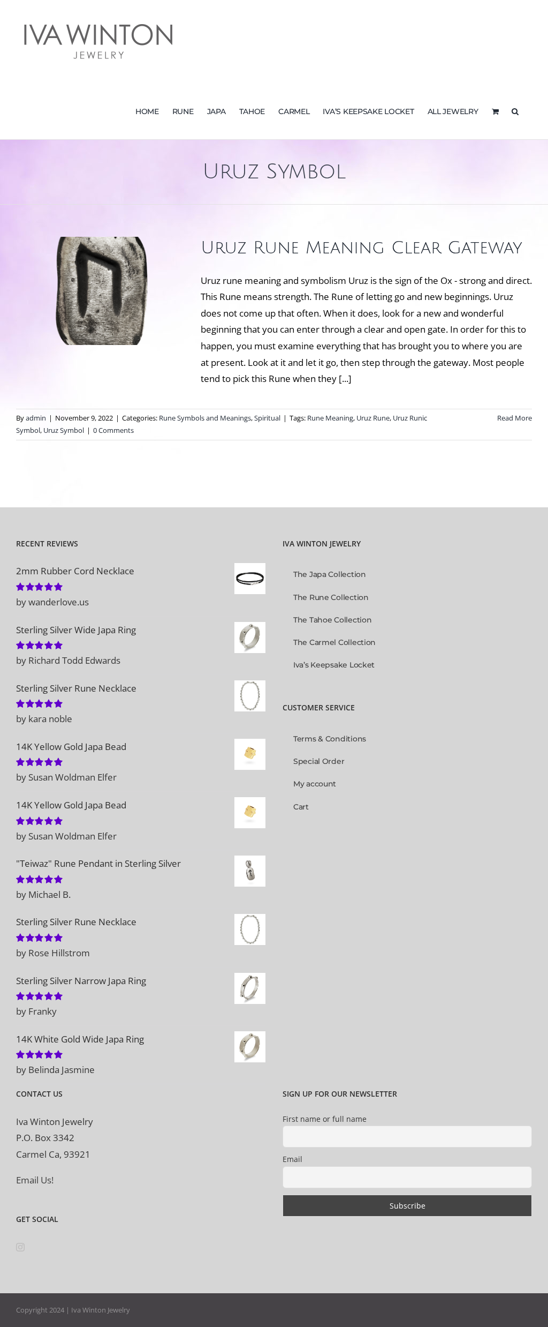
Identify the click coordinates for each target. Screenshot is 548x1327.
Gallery (101, 269)
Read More (514, 418)
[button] (515, 110)
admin (36, 418)
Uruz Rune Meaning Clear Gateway (361, 247)
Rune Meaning (330, 418)
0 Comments (113, 430)
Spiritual (149, 315)
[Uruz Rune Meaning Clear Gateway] (101, 291)
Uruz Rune (373, 418)
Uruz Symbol (63, 430)
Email (292, 1159)
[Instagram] (20, 1247)
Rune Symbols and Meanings (87, 315)
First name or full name (325, 1119)
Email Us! (35, 1180)
